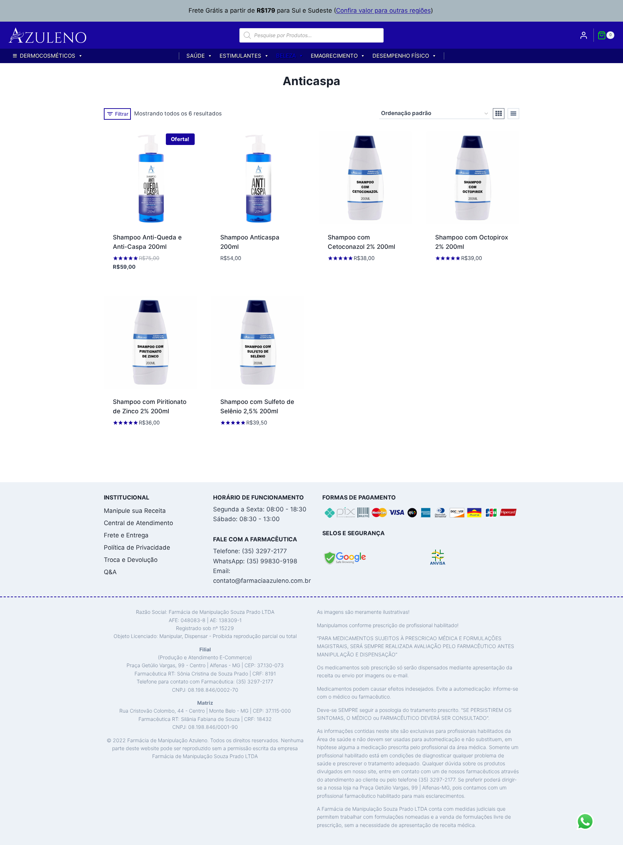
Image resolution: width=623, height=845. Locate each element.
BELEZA (286, 55)
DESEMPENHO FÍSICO (400, 55)
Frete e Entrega (126, 535)
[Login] (583, 35)
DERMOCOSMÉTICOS (47, 55)
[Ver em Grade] (498, 113)
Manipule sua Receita (135, 510)
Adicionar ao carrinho (255, 270)
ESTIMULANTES (240, 55)
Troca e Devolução (131, 559)
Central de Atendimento (138, 523)
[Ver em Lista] (513, 113)
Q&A (110, 572)
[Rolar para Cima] (604, 835)
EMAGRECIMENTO (334, 55)
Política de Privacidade (137, 547)
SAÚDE (195, 55)
